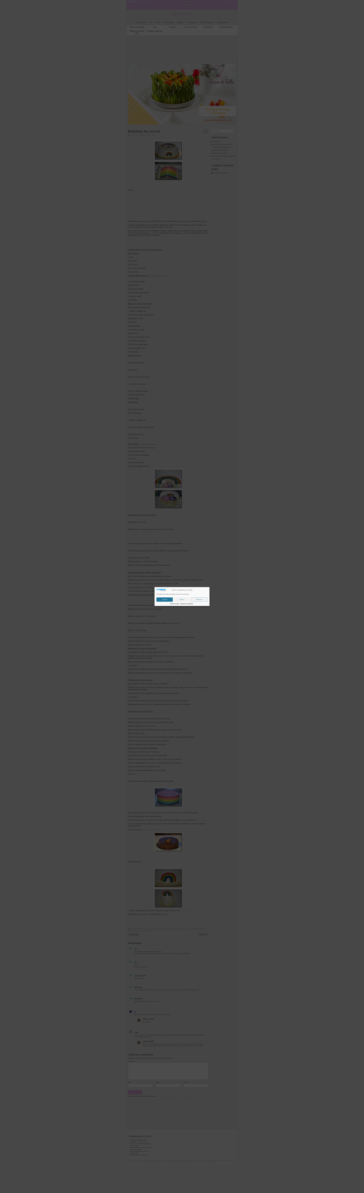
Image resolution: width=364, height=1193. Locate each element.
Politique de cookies (174, 603)
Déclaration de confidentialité (186, 603)
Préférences (199, 599)
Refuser (182, 599)
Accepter (164, 599)
